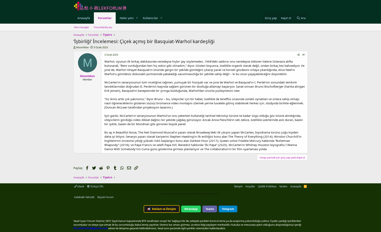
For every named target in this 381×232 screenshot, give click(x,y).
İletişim (238, 186)
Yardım (283, 186)
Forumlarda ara (103, 27)
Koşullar (250, 186)
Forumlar (105, 18)
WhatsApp (191, 209)
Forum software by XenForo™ (191, 193)
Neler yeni (127, 18)
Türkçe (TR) (96, 186)
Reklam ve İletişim (161, 209)
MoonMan (82, 47)
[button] (137, 18)
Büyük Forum (105, 197)
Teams (210, 209)
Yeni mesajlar (81, 27)
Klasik (80, 186)
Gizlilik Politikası (267, 186)
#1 (303, 54)
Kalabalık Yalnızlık (84, 197)
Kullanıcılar (150, 18)
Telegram (228, 209)
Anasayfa (83, 18)
